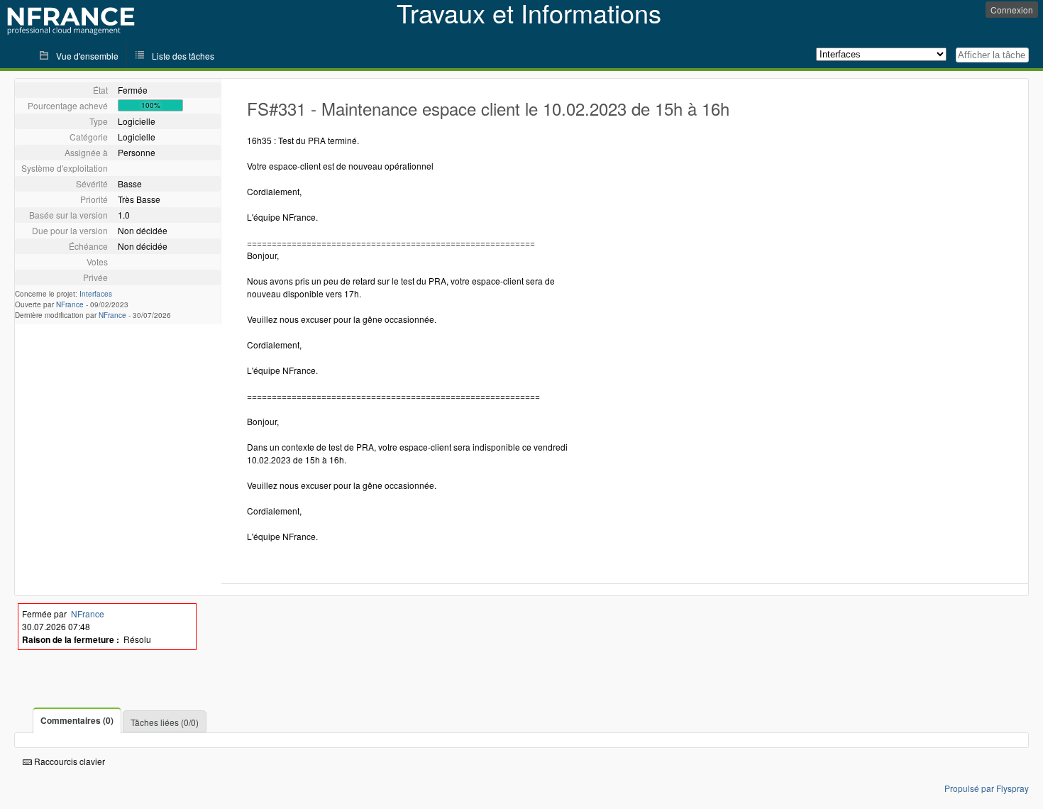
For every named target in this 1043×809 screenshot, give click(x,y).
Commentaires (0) (77, 720)
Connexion (1011, 10)
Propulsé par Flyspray (986, 788)
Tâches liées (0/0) (165, 722)
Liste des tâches (183, 56)
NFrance (70, 304)
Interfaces (95, 294)
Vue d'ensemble (87, 56)
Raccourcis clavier (68, 761)
